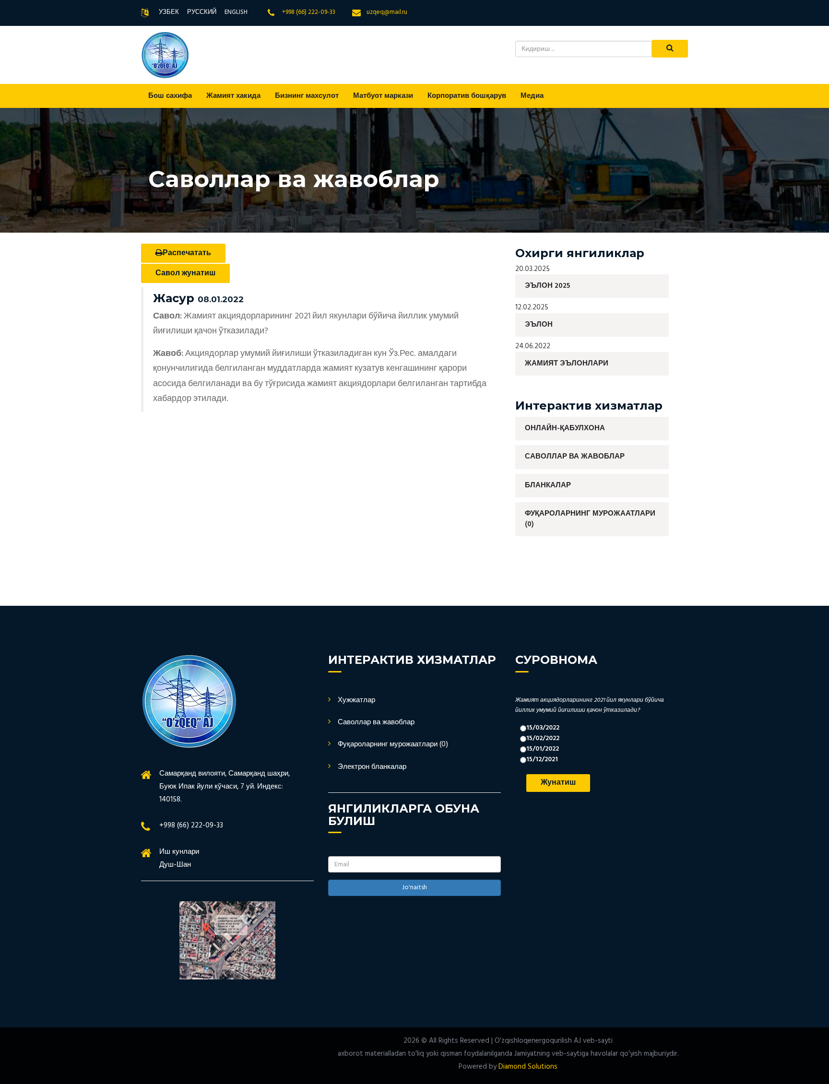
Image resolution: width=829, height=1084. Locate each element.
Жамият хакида (233, 96)
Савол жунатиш (185, 273)
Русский (201, 12)
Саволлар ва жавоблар (575, 456)
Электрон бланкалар (372, 767)
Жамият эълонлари (566, 363)
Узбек (169, 12)
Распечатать (187, 253)
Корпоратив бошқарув (466, 96)
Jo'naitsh (414, 887)
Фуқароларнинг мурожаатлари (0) (590, 519)
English (236, 12)
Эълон (539, 324)
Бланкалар (548, 485)
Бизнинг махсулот (307, 96)
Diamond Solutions (527, 1066)
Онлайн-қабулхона (565, 428)
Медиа (532, 96)
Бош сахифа (170, 96)
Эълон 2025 (547, 286)
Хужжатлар (356, 700)
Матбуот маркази (383, 96)
